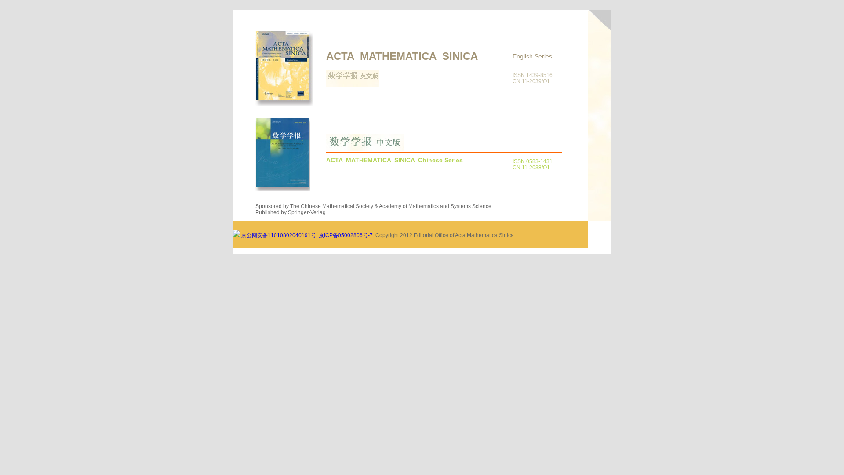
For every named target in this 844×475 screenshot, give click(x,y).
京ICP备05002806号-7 (346, 235)
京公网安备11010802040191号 (278, 235)
